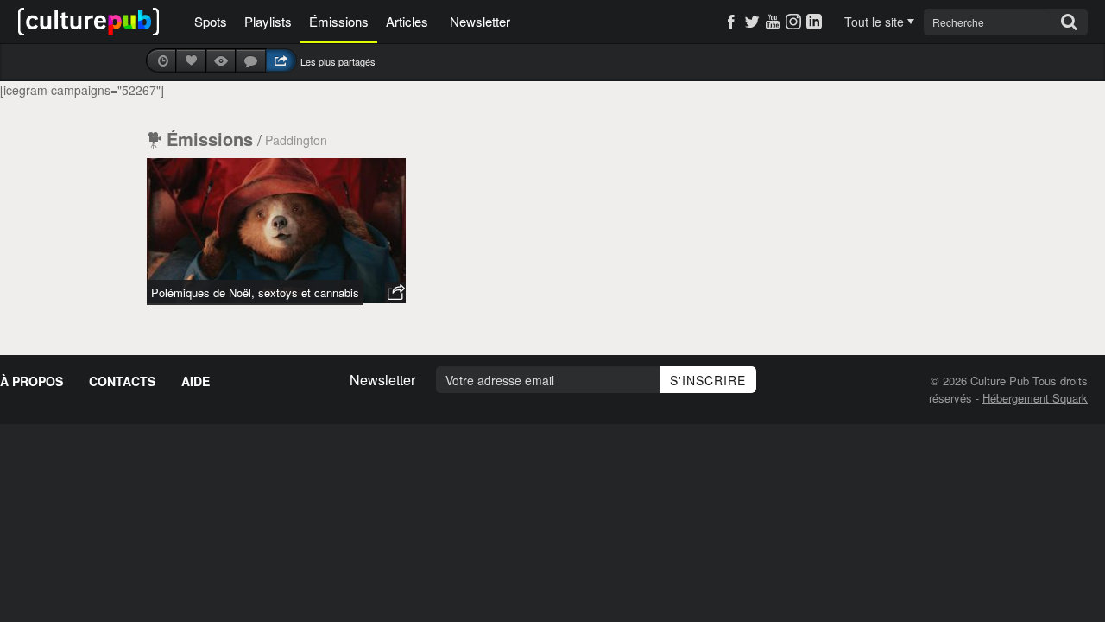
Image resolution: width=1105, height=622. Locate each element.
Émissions (339, 21)
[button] (395, 292)
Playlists (268, 21)
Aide (195, 381)
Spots (210, 21)
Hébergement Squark (1035, 398)
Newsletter (480, 21)
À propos (31, 381)
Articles (407, 21)
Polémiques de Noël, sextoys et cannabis (255, 292)
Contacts (122, 381)
